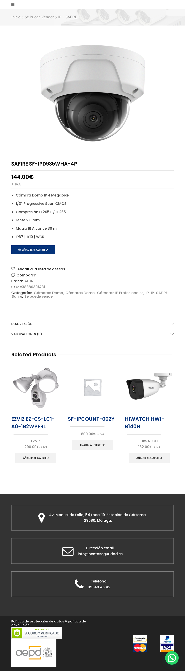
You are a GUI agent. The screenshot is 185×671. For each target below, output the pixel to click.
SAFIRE (71, 17)
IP (59, 17)
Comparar (26, 275)
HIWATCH (149, 441)
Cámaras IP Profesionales (120, 292)
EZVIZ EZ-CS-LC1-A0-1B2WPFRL (33, 423)
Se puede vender (39, 17)
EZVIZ (35, 441)
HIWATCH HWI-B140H (144, 423)
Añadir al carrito (35, 250)
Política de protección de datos (37, 621)
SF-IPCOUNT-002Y (91, 419)
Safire (17, 296)
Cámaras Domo (48, 292)
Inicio (16, 17)
